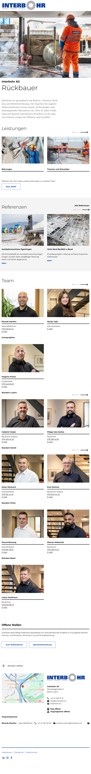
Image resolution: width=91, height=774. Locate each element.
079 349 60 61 (8, 384)
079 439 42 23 (8, 439)
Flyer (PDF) (11, 187)
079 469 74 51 (53, 550)
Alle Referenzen (82, 206)
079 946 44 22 (53, 494)
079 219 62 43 (7, 329)
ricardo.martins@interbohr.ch (68, 723)
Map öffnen (55, 709)
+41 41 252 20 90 (44, 723)
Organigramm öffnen (60, 712)
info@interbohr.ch (58, 701)
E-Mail (4, 332)
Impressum (7, 752)
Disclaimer (19, 752)
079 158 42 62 (53, 439)
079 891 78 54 (8, 550)
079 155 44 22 (7, 494)
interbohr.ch (55, 704)
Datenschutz (32, 752)
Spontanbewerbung (42, 645)
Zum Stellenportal (14, 645)
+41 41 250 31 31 (56, 698)
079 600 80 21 (8, 605)
